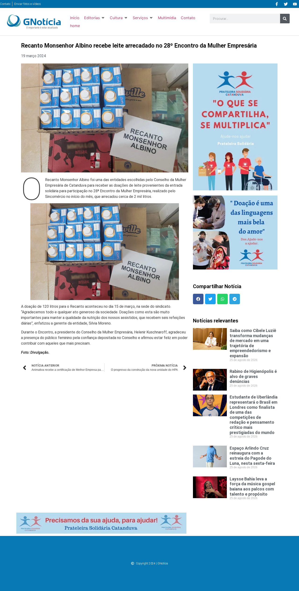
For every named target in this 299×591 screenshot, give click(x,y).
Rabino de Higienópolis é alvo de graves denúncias (253, 376)
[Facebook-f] (277, 4)
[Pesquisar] (285, 18)
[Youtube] (295, 4)
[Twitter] (286, 4)
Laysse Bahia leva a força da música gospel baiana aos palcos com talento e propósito (252, 486)
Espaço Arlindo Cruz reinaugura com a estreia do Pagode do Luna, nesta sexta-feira (252, 456)
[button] (94, 18)
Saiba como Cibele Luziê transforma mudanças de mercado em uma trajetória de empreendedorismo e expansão (253, 343)
